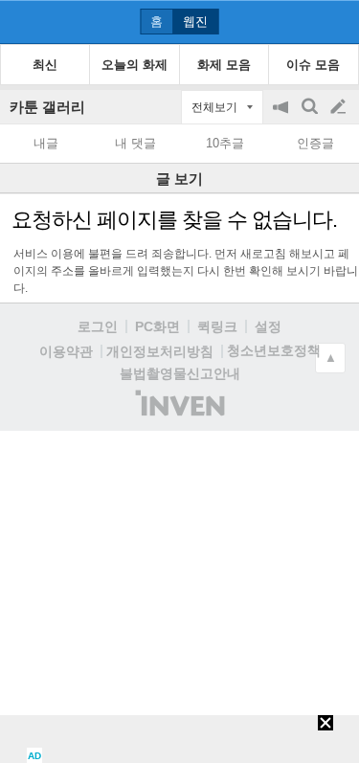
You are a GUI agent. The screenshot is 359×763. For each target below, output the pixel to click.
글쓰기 (339, 107)
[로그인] (302, 21)
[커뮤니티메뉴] (20, 21)
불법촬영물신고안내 (180, 373)
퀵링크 (217, 326)
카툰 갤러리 (47, 107)
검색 (311, 116)
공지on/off (282, 116)
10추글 (225, 143)
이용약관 (66, 351)
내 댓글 (135, 143)
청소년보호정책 (274, 350)
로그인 (98, 326)
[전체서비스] (336, 21)
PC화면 (157, 326)
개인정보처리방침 (159, 351)
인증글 (315, 143)
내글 (46, 143)
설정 (268, 326)
